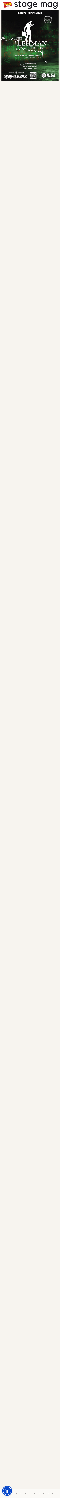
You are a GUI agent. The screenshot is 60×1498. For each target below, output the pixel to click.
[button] (7, 1491)
